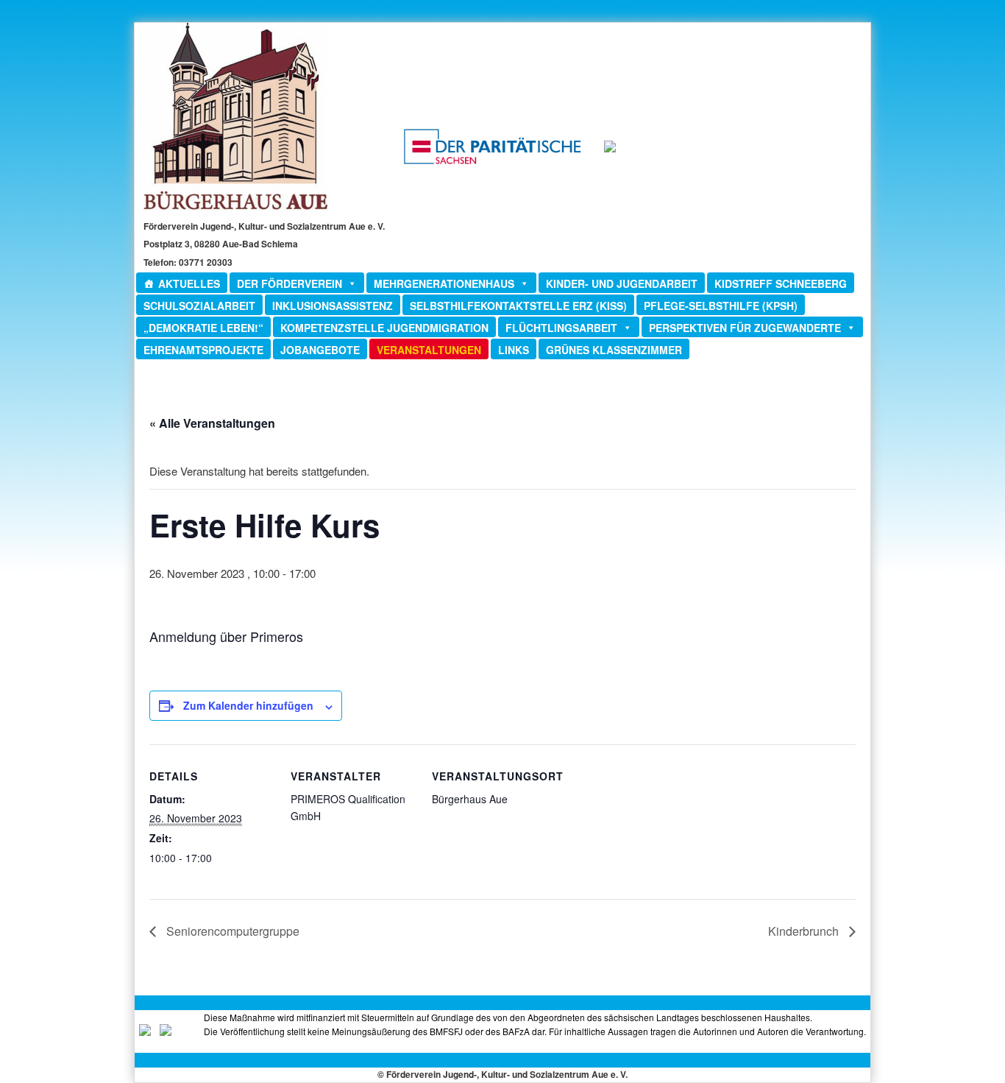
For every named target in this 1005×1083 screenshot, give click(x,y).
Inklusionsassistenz (332, 305)
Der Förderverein (289, 283)
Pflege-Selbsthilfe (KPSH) (721, 305)
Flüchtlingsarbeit (561, 327)
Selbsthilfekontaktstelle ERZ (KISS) (518, 305)
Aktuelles (189, 283)
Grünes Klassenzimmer (614, 349)
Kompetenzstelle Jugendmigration (384, 327)
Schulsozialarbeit (199, 305)
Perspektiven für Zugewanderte (745, 327)
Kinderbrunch (805, 931)
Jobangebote (320, 349)
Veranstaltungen (429, 349)
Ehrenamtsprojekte (203, 349)
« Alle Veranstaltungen (212, 422)
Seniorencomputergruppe (231, 931)
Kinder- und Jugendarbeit (621, 283)
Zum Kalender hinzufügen (248, 705)
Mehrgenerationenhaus (444, 283)
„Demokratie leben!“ (203, 327)
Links (513, 349)
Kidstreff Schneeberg (780, 283)
